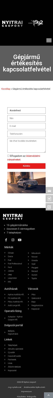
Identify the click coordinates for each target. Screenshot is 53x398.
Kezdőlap (5, 89)
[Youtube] (19, 240)
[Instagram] (12, 240)
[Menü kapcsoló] (49, 40)
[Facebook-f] (6, 240)
